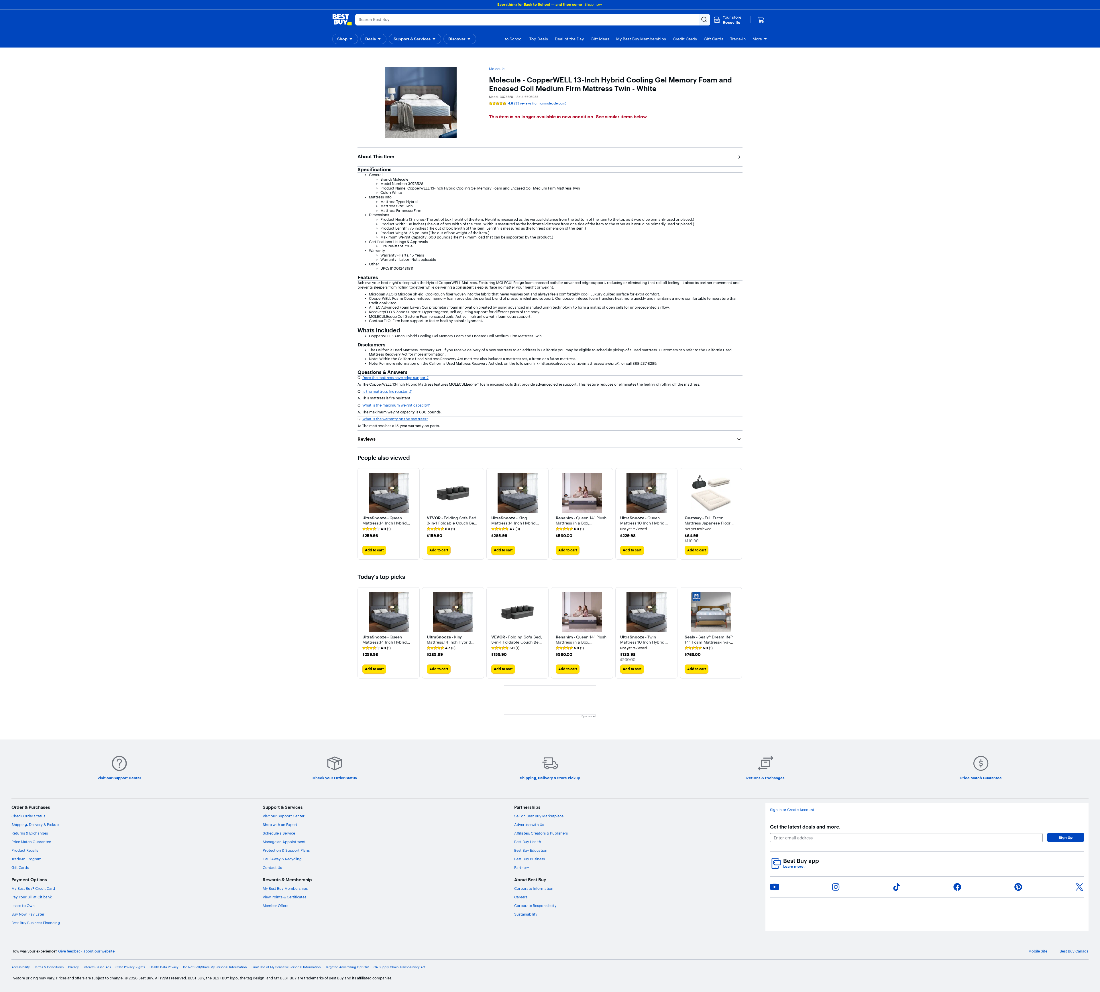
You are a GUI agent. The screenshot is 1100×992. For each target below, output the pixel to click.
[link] (376, 529)
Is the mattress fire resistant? (387, 391)
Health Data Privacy (164, 967)
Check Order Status (28, 816)
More (757, 39)
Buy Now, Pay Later (27, 914)
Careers (520, 897)
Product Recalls (24, 850)
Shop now (593, 4)
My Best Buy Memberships (285, 888)
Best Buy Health (527, 841)
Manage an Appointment (284, 841)
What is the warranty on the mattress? (395, 419)
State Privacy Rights (130, 967)
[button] (345, 39)
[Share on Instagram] (835, 887)
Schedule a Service (279, 833)
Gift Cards (20, 867)
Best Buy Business (529, 859)
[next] (738, 514)
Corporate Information (533, 888)
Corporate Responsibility (535, 905)
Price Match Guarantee (31, 841)
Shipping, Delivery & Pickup (35, 824)
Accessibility (20, 967)
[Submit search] (704, 19)
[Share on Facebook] (957, 887)
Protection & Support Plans (286, 850)
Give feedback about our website (86, 951)
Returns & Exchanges (29, 833)
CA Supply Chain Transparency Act (399, 967)
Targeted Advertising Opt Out (347, 967)
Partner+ (521, 867)
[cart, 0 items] (760, 19)
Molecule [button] (496, 68)
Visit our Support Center (284, 816)
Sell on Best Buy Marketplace (538, 816)
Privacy (73, 967)
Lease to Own (23, 905)
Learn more (794, 866)
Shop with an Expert (280, 824)
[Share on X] (1079, 887)
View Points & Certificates (284, 897)
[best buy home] (342, 19)
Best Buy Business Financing (35, 922)
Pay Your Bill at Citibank (31, 897)
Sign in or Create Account (792, 810)
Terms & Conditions (49, 967)
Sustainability (525, 914)
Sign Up (1065, 837)
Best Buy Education (530, 850)
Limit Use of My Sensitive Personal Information (286, 967)
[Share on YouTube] (774, 887)
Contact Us (272, 867)
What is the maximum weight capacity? (396, 405)
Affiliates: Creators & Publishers (541, 833)
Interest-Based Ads (97, 967)
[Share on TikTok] (896, 887)
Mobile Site (1037, 951)
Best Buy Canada (1074, 951)
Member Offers (275, 905)
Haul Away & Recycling (282, 859)
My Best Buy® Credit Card (33, 888)
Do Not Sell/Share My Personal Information (215, 967)
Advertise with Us (529, 824)
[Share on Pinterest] (1018, 887)
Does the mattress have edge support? (395, 377)
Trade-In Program (26, 859)
